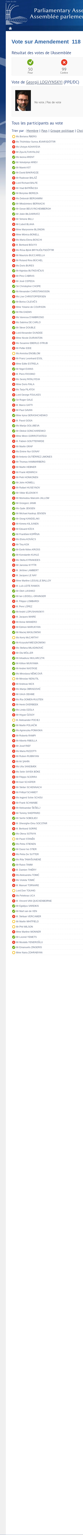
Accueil (10, 28)
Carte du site (11, 2)
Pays (44, 131)
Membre (32, 131)
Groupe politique (62, 131)
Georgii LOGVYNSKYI (44, 82)
